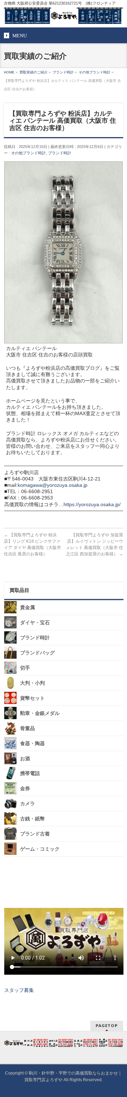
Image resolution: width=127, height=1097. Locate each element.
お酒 (25, 758)
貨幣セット (32, 698)
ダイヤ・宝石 (35, 622)
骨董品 (27, 728)
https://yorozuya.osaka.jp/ (92, 504)
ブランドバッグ (37, 653)
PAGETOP (107, 1025)
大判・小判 (32, 683)
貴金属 (27, 607)
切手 (25, 668)
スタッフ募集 (19, 990)
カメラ (27, 803)
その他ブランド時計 (28, 153)
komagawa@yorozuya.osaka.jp (52, 485)
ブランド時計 (59, 153)
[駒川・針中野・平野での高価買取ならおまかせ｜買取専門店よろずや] (63, 15)
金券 (25, 788)
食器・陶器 (32, 743)
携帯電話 (30, 773)
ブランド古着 (35, 834)
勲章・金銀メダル (40, 713)
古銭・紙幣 (32, 818)
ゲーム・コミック (40, 849)
